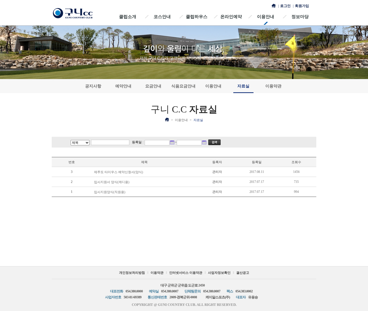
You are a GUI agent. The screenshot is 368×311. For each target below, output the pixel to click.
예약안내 (123, 86)
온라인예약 (231, 16)
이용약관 (273, 86)
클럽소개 (127, 16)
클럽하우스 (196, 16)
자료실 (243, 86)
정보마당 (300, 16)
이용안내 (265, 16)
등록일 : (137, 142)
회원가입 (302, 6)
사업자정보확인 (219, 273)
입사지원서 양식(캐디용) (111, 182)
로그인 (285, 6)
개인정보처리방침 (132, 273)
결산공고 (242, 273)
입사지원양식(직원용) (109, 192)
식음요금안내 (183, 86)
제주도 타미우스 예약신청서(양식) (118, 172)
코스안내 (162, 16)
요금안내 (153, 86)
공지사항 (93, 86)
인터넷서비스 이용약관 (185, 273)
